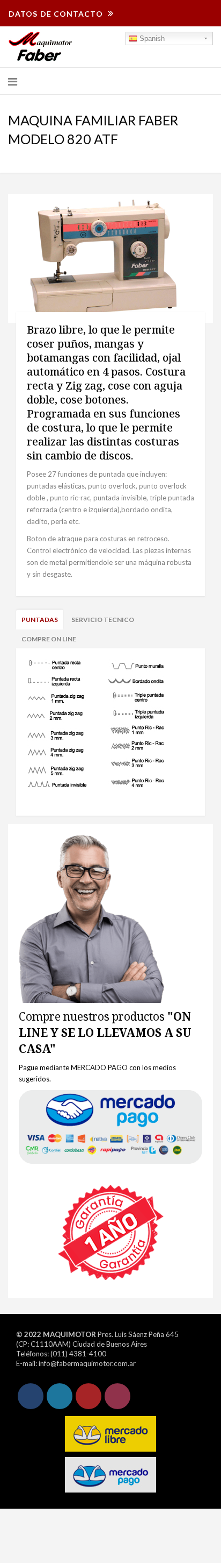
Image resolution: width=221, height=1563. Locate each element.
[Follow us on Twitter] (59, 1396)
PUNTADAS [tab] (39, 620)
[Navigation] (12, 81)
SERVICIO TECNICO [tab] (102, 620)
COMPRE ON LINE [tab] (48, 639)
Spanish (151, 38)
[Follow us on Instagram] (117, 1396)
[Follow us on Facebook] (30, 1396)
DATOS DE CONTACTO (57, 13)
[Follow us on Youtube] (88, 1396)
